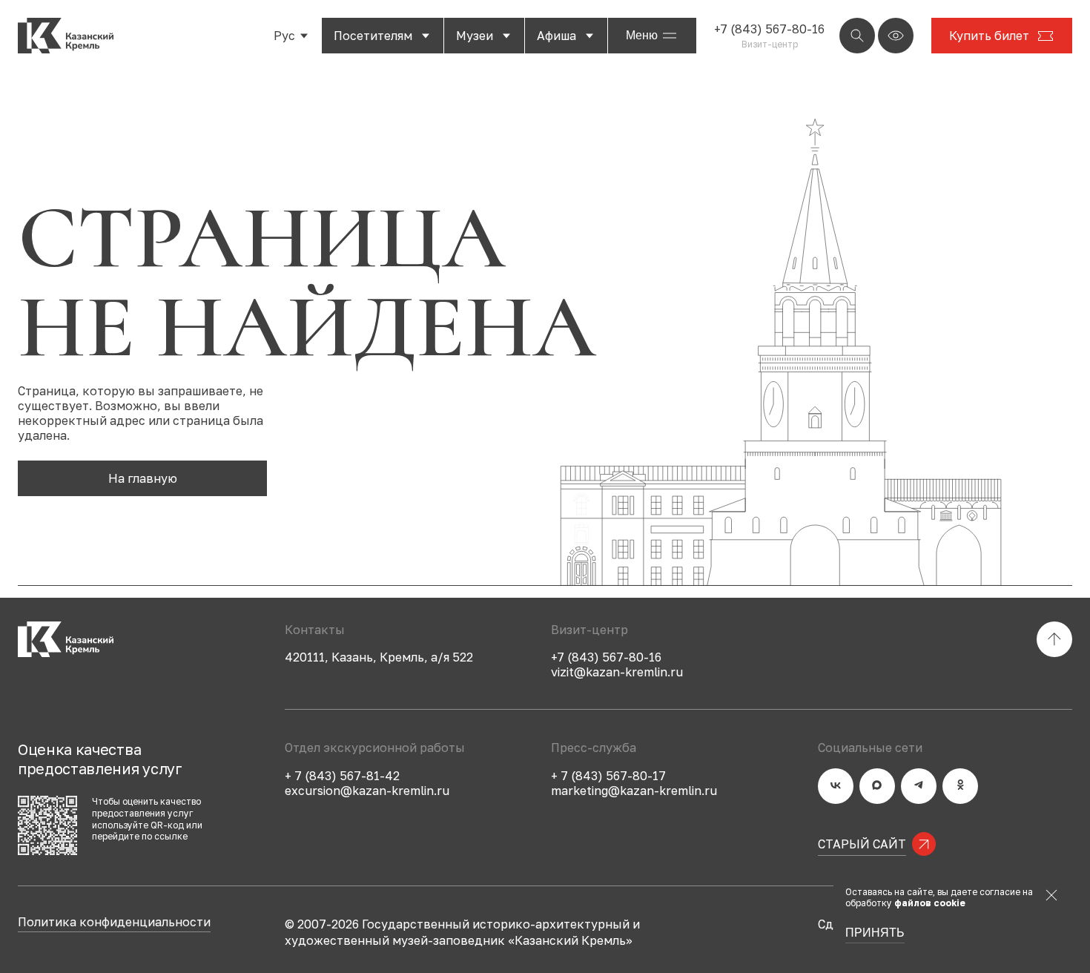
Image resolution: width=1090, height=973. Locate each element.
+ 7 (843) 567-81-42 (342, 775)
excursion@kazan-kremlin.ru (367, 790)
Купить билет (989, 35)
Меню (642, 35)
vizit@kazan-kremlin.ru (617, 671)
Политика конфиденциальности (114, 922)
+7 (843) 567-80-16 (769, 29)
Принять (875, 933)
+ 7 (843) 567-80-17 (608, 775)
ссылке (171, 836)
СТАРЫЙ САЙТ (862, 844)
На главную (142, 478)
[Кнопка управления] (857, 35)
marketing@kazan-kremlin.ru (634, 790)
